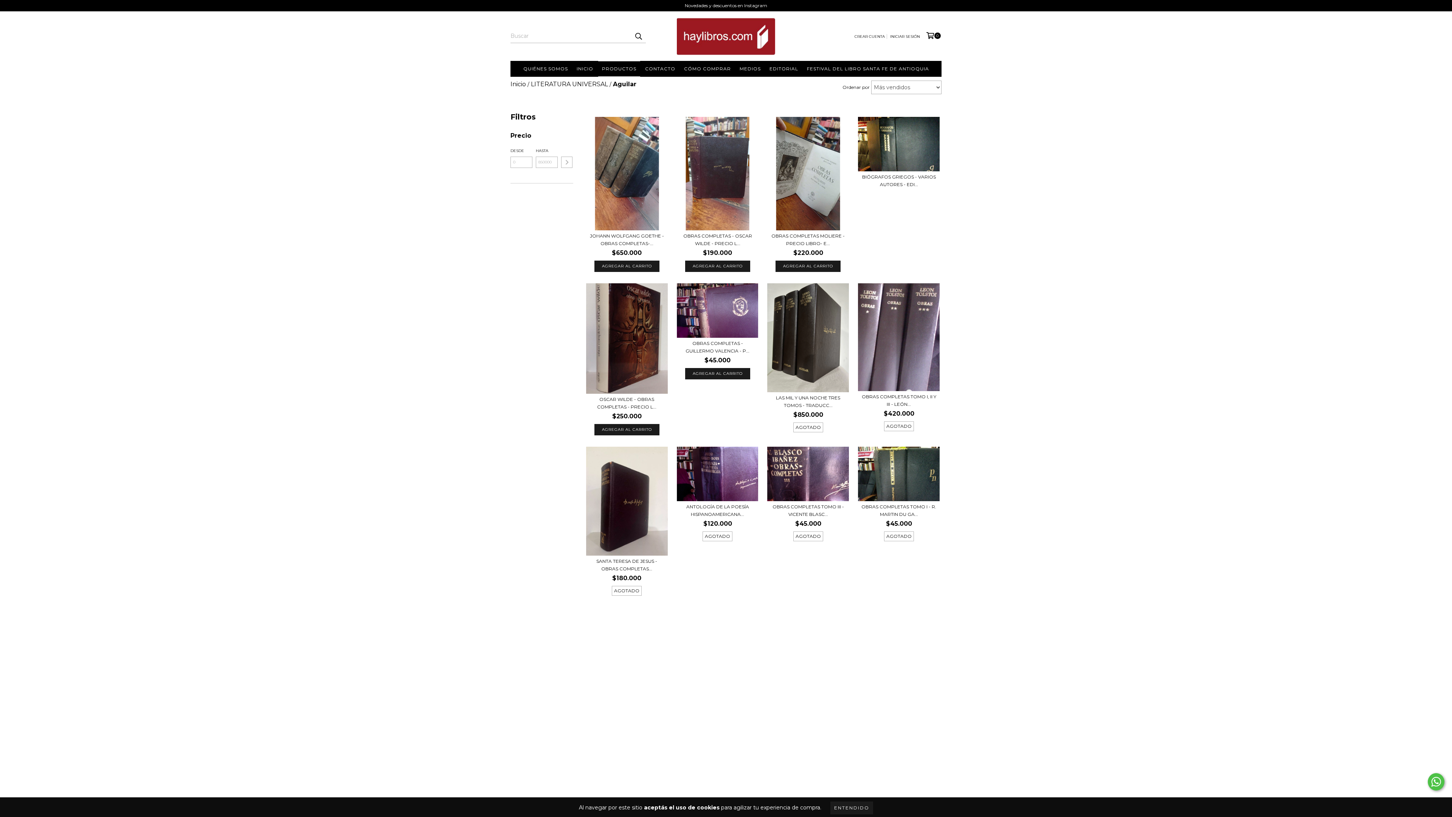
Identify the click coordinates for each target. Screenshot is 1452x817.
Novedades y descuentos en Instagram (726, 5)
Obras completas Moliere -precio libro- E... (808, 239)
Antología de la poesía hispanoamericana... (717, 510)
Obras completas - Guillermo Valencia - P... (717, 347)
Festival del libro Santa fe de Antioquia (868, 68)
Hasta (542, 150)
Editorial (783, 68)
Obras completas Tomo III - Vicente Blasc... (808, 510)
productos (619, 68)
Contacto (660, 68)
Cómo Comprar (707, 68)
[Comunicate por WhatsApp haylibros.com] (1436, 782)
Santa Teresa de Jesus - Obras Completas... (626, 565)
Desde (517, 150)
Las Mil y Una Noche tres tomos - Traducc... (808, 401)
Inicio (585, 68)
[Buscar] (638, 36)
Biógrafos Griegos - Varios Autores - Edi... (899, 180)
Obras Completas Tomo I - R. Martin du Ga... (898, 510)
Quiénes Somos (545, 68)
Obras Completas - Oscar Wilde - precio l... (717, 239)
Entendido (851, 808)
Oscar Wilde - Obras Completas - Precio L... (626, 403)
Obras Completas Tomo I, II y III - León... (899, 400)
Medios (750, 68)
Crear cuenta (870, 36)
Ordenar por (856, 87)
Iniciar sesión (905, 36)
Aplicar (566, 162)
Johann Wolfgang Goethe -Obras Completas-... (627, 239)
